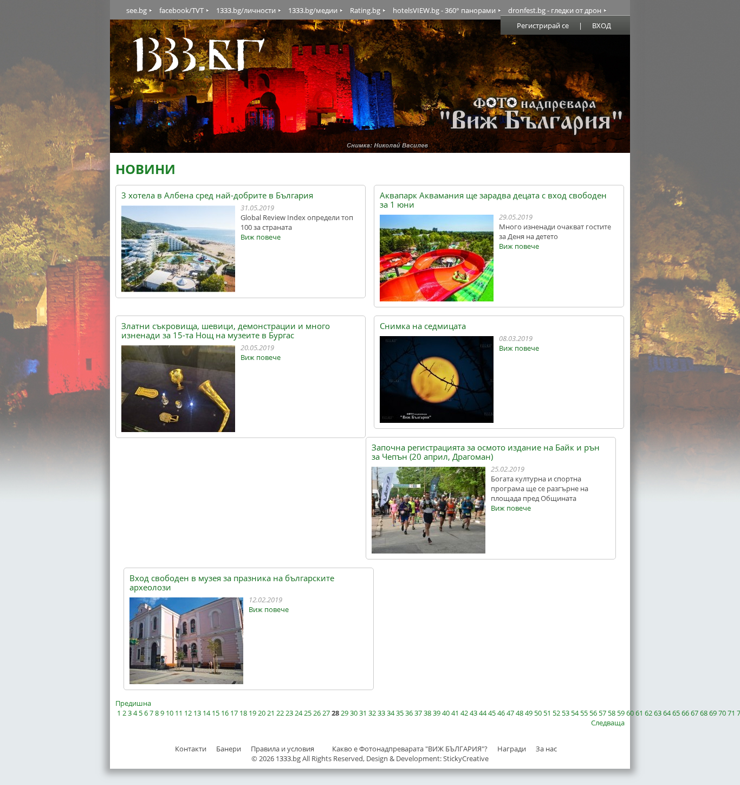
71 (731, 713)
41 (455, 713)
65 (676, 713)
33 (381, 713)
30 (354, 713)
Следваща (608, 723)
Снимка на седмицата (423, 326)
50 (538, 713)
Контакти (190, 749)
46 (501, 713)
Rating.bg (365, 10)
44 (482, 713)
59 (621, 713)
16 (225, 713)
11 (179, 713)
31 (363, 713)
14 (206, 713)
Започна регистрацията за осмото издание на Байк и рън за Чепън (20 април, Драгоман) (486, 452)
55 (584, 713)
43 (473, 713)
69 (713, 713)
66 (685, 713)
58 (611, 713)
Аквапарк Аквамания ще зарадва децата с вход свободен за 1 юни (493, 200)
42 (464, 713)
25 (307, 713)
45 (492, 713)
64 (667, 713)
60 (630, 713)
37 (418, 713)
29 (344, 713)
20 (261, 713)
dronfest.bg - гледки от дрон (554, 10)
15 (215, 713)
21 (271, 713)
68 (703, 713)
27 (326, 713)
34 (390, 713)
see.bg (136, 10)
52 (556, 713)
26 (317, 713)
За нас (546, 749)
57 (602, 713)
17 (234, 713)
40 (446, 713)
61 (639, 713)
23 (289, 713)
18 (243, 713)
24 (298, 713)
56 (593, 713)
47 (510, 713)
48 (519, 713)
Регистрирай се (543, 25)
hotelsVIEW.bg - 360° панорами (444, 10)
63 (657, 713)
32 (372, 713)
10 (169, 713)
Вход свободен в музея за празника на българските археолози (231, 583)
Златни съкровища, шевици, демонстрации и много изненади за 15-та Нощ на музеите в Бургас (225, 330)
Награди (511, 749)
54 (575, 713)
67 (694, 713)
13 (197, 713)
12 (188, 713)
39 (436, 713)
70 (722, 713)
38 (427, 713)
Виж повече (261, 237)
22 (280, 713)
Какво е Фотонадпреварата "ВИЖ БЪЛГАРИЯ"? (410, 749)
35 (400, 713)
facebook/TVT (181, 10)
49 (529, 713)
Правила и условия (282, 749)
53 (565, 713)
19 (252, 713)
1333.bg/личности (246, 10)
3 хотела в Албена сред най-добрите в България (217, 195)
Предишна (133, 703)
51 (547, 713)
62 (648, 713)
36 (409, 713)
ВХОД (601, 25)
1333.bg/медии (312, 10)
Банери (229, 749)
